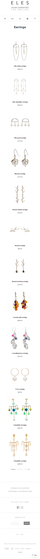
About (22, 534)
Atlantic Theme (7, 543)
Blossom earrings (20, 174)
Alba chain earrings (20, 66)
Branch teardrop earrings (20, 281)
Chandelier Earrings (20, 425)
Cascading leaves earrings (20, 353)
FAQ (17, 534)
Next (29, 469)
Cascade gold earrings (20, 317)
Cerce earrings (20, 389)
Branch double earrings (20, 209)
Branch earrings (20, 245)
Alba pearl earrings (20, 138)
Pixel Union (16, 543)
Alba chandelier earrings (20, 102)
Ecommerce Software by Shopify (28, 543)
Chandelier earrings (20, 461)
